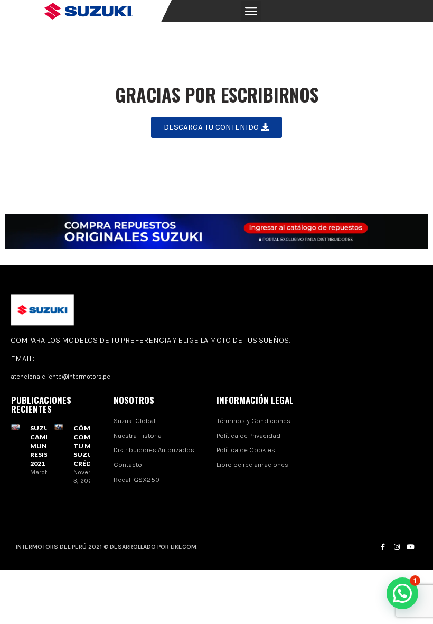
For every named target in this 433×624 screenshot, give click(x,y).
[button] (251, 11)
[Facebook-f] (383, 547)
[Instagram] (396, 547)
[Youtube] (410, 547)
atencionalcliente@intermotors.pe (60, 376)
